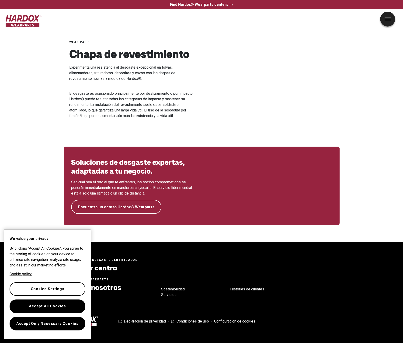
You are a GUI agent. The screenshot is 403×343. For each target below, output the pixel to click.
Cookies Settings (47, 289)
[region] (47, 284)
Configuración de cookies (234, 321)
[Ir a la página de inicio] (24, 21)
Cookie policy (21, 274)
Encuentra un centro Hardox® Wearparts (116, 207)
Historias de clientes (247, 289)
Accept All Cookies (47, 306)
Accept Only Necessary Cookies (47, 323)
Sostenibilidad (173, 289)
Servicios (169, 295)
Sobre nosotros (95, 287)
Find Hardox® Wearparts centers (199, 4)
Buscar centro (93, 267)
